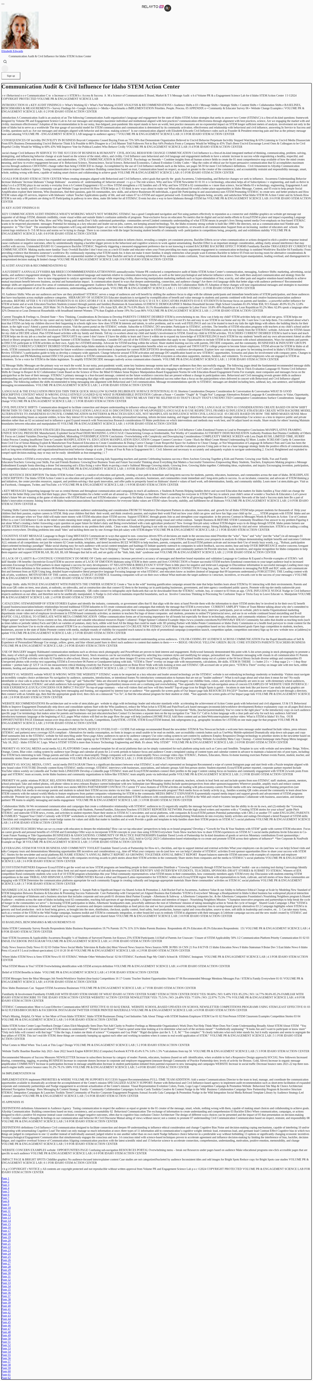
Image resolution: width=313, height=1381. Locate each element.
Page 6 (5, 1194)
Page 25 (6, 1256)
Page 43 (6, 1315)
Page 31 (6, 1276)
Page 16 (6, 1227)
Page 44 (6, 1318)
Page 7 (5, 1197)
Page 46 (6, 1325)
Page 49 (6, 1335)
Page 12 (6, 1214)
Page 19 (6, 1237)
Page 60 (6, 1371)
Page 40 (6, 1305)
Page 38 (6, 1299)
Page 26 (6, 1260)
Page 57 (6, 1361)
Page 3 (5, 1184)
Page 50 (6, 1338)
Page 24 (6, 1253)
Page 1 (5, 1178)
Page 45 (6, 1322)
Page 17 (6, 1230)
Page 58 (6, 1364)
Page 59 (6, 1368)
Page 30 (6, 1273)
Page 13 (6, 1217)
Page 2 (5, 1181)
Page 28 (6, 1266)
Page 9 (5, 1204)
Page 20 (6, 1240)
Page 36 (6, 1292)
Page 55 (6, 1354)
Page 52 (6, 1345)
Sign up (11, 75)
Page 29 (6, 1269)
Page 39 (6, 1302)
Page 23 (6, 1250)
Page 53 (6, 1348)
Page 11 (6, 1211)
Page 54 (6, 1351)
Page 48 (6, 1332)
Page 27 (6, 1263)
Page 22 (6, 1247)
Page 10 (6, 1207)
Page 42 (6, 1312)
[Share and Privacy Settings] (4, 68)
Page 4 (5, 1188)
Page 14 (6, 1220)
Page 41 (6, 1309)
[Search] (5, 61)
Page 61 (6, 1374)
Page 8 (5, 1201)
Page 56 (6, 1358)
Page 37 (6, 1296)
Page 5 (5, 1191)
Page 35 (6, 1289)
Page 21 (6, 1243)
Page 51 (6, 1341)
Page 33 (6, 1283)
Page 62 (6, 1377)
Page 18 (6, 1233)
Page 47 (6, 1328)
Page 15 (6, 1224)
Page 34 (6, 1286)
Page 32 (6, 1279)
